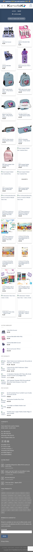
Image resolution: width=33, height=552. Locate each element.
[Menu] (2, 6)
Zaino (3, 512)
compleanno (4, 497)
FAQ (21, 547)
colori (24, 495)
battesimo (23, 493)
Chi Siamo (4, 547)
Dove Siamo (11, 547)
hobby (15, 502)
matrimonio (18, 505)
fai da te (29, 500)
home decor (21, 502)
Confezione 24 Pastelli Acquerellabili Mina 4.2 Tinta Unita (7, 263)
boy (15, 495)
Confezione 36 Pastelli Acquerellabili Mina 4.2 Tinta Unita (23, 238)
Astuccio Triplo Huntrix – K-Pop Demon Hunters (8, 140)
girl (2, 502)
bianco (27, 493)
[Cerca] (4, 5)
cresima (16, 497)
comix (28, 495)
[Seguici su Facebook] (2, 441)
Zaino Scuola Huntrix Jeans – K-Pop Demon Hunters (7, 91)
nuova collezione (18, 507)
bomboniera (4, 495)
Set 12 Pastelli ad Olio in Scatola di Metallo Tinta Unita (24, 288)
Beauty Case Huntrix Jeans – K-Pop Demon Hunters (7, 116)
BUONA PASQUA (10, 477)
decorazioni (4, 500)
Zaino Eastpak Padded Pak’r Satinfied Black (23, 165)
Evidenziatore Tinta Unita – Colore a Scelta (8, 312)
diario (9, 500)
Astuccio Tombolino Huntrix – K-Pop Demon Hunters (24, 141)
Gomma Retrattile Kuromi (6, 66)
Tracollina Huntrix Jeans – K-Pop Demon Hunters (24, 115)
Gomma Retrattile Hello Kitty (24, 43)
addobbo (3, 493)
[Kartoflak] (16, 5)
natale (7, 507)
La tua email (4, 529)
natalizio (12, 507)
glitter (5, 502)
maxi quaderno (26, 505)
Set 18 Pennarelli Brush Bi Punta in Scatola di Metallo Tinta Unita (23, 213)
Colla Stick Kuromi (6, 42)
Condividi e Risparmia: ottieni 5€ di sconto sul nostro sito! (17, 465)
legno (9, 505)
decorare (21, 497)
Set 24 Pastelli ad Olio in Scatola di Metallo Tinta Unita (8, 288)
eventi (20, 500)
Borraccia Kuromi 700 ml (24, 65)
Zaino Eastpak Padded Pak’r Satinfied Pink (23, 189)
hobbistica (11, 502)
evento (24, 500)
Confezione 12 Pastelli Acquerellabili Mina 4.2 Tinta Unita (23, 263)
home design (28, 502)
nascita (3, 507)
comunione (10, 497)
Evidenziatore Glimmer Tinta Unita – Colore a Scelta (23, 313)
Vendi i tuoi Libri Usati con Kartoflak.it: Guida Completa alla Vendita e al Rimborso (17, 472)
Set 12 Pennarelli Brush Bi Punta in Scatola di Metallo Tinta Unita (7, 238)
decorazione (27, 497)
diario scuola (14, 500)
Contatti (17, 547)
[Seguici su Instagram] (5, 441)
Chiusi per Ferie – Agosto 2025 (13, 482)
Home (14, 11)
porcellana (26, 507)
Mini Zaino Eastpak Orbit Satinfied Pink (8, 165)
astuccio (17, 493)
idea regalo (4, 505)
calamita (19, 495)
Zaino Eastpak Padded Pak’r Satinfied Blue (7, 189)
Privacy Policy (5, 541)
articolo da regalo (10, 493)
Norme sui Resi (27, 547)
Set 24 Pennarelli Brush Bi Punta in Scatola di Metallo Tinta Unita (7, 213)
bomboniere (10, 495)
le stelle (13, 505)
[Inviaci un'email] (8, 441)
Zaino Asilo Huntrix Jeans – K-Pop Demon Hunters (24, 90)
